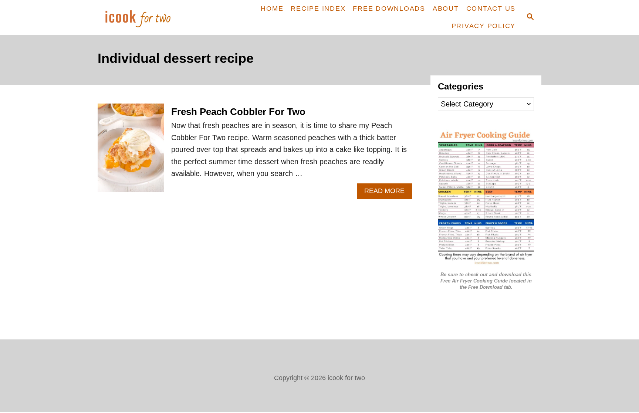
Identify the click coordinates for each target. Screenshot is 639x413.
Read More (388, 193)
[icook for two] (150, 17)
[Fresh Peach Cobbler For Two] (131, 151)
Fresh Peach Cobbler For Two (238, 111)
